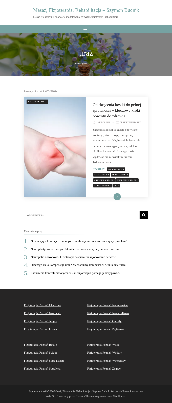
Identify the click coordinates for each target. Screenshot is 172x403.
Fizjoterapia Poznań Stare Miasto (44, 360)
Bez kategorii (37, 102)
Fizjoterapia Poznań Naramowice (107, 305)
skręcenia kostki (104, 180)
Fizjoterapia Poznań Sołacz (40, 352)
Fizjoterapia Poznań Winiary (104, 352)
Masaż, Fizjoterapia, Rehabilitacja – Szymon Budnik (86, 10)
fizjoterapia (101, 175)
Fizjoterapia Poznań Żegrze (104, 368)
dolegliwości (116, 169)
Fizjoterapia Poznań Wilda (103, 344)
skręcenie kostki (127, 180)
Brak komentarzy (130, 122)
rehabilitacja (120, 175)
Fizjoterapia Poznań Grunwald (42, 313)
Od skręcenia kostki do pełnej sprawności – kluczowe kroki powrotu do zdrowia (117, 110)
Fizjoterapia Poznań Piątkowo (105, 329)
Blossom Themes (85, 396)
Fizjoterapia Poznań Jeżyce (40, 321)
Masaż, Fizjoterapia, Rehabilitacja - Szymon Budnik (82, 391)
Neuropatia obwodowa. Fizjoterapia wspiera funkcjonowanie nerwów (73, 257)
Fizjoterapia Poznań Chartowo (42, 305)
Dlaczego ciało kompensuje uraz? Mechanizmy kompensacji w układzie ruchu (78, 264)
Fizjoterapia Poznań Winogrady (106, 360)
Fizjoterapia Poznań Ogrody (104, 321)
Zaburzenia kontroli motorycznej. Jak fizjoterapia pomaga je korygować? (75, 273)
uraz (116, 185)
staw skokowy (102, 185)
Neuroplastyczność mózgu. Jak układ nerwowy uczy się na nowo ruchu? (75, 249)
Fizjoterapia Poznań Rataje (40, 344)
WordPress (118, 396)
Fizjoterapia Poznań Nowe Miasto (108, 313)
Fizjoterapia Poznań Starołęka (42, 368)
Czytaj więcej (111, 197)
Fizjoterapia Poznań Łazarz (40, 329)
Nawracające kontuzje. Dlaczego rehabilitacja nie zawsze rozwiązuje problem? (79, 241)
